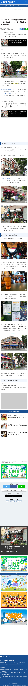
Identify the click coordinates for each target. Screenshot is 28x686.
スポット (25, 5)
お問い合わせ (22, 662)
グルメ (14, 5)
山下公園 (3, 178)
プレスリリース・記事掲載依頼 (16, 664)
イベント (19, 5)
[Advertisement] (14, 13)
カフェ (7, 501)
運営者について (3, 662)
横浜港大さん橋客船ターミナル (9, 89)
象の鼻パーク (10, 178)
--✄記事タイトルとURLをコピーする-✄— (8, 29)
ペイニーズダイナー (7, 93)
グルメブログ (12, 501)
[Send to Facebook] (23, 29)
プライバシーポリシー (13, 662)
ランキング (8, 5)
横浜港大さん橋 (19, 501)
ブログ (3, 5)
